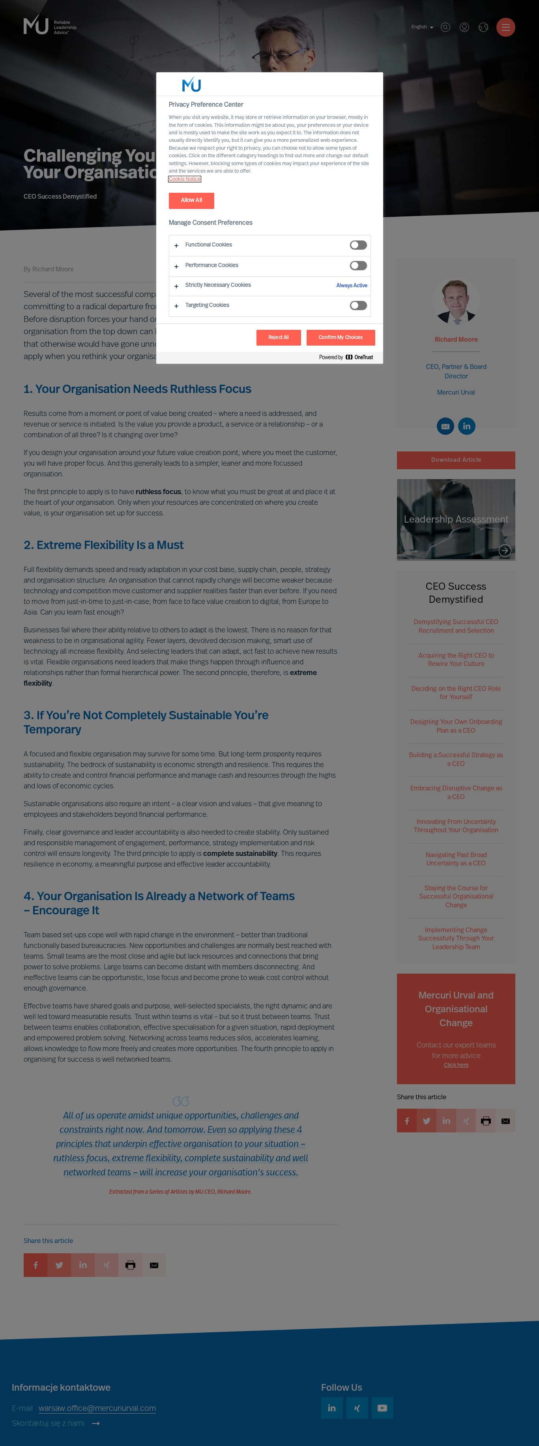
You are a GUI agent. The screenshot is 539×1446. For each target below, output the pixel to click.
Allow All (191, 200)
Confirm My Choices (341, 337)
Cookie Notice (184, 179)
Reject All (279, 337)
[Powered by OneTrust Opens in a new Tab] (349, 359)
